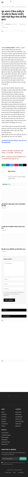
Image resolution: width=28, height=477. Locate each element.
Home (2, 6)
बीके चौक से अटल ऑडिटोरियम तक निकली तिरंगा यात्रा (13, 249)
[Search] (26, 2)
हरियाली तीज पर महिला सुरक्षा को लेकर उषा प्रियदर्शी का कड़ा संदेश (13, 205)
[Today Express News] (14, 2)
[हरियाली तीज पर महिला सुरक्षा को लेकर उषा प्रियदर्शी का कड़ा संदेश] (14, 195)
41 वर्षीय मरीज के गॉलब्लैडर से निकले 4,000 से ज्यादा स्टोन (13, 227)
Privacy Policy (4, 464)
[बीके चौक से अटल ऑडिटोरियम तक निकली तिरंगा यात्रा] (14, 240)
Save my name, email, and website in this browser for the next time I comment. (14, 294)
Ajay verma (8, 24)
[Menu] (2, 2)
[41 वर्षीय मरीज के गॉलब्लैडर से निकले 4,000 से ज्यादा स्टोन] (14, 218)
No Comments (22, 24)
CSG (20, 470)
